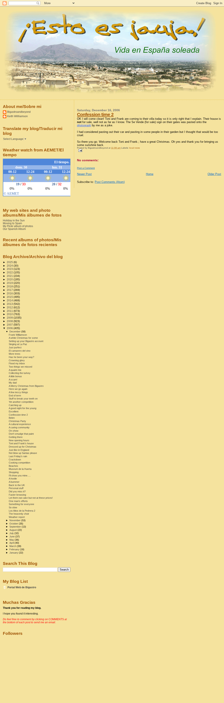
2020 (10, 279)
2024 (10, 265)
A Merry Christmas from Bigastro (26, 386)
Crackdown (15, 459)
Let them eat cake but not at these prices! (31, 497)
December (15, 331)
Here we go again (18, 389)
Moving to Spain (12, 223)
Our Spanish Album (14, 228)
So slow (13, 507)
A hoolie (13, 478)
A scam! (13, 379)
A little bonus (15, 376)
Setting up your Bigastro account (26, 341)
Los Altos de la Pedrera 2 (22, 510)
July (11, 533)
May (12, 539)
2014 (10, 300)
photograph (84, 125)
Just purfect (15, 347)
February (14, 549)
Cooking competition (19, 462)
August (13, 530)
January (14, 552)
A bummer (14, 482)
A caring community (19, 427)
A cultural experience (20, 424)
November (15, 520)
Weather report (17, 517)
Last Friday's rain (18, 456)
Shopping (14, 472)
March (13, 546)
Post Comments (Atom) (110, 182)
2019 (10, 282)
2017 (10, 289)
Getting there (16, 437)
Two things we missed (20, 366)
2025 (10, 262)
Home (149, 174)
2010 (10, 314)
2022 (10, 272)
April (12, 543)
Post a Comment (86, 168)
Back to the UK (17, 485)
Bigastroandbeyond (19, 111)
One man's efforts (18, 501)
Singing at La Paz (18, 344)
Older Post (214, 174)
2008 (10, 321)
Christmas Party (17, 421)
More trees (14, 353)
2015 (10, 296)
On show (13, 430)
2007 (10, 324)
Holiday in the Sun (14, 220)
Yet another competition (21, 402)
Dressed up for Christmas (22, 446)
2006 (10, 328)
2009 (10, 317)
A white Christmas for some (23, 338)
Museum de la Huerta (20, 469)
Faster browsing (17, 494)
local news (134, 148)
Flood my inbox (17, 363)
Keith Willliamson (17, 116)
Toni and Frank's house (21, 443)
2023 (10, 268)
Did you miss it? (17, 491)
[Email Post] (79, 150)
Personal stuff (16, 488)
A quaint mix (15, 370)
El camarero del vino (19, 350)
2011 (10, 310)
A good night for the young (22, 408)
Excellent (13, 411)
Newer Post (84, 174)
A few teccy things (18, 392)
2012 (10, 307)
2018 (10, 286)
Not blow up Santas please (23, 453)
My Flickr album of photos (18, 226)
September (15, 526)
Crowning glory (17, 360)
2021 (10, 275)
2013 (10, 303)
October (14, 523)
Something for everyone (21, 504)
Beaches (13, 466)
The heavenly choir (19, 513)
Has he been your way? (21, 357)
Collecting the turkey (19, 373)
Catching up (15, 405)
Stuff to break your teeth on (23, 398)
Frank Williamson (18, 334)
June (12, 536)
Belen (12, 418)
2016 (10, 293)
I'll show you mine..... (20, 475)
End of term (15, 395)
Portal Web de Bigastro (21, 587)
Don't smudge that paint (21, 433)
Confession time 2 (95, 114)
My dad (13, 382)
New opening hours (19, 440)
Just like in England (19, 450)
